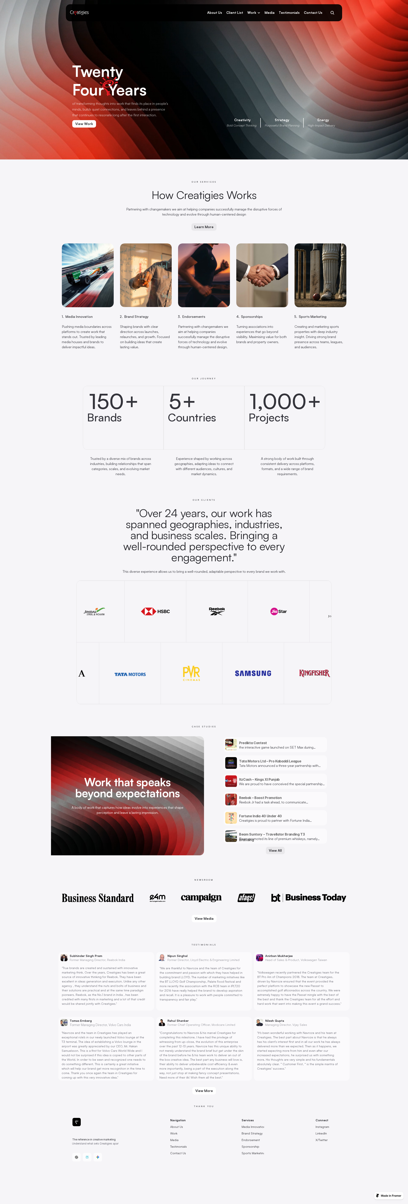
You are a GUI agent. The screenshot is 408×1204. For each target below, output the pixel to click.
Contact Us (313, 12)
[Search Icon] (332, 13)
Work (251, 12)
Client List (234, 12)
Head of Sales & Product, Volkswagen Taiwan (296, 960)
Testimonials (289, 12)
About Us (214, 12)
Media (270, 12)
